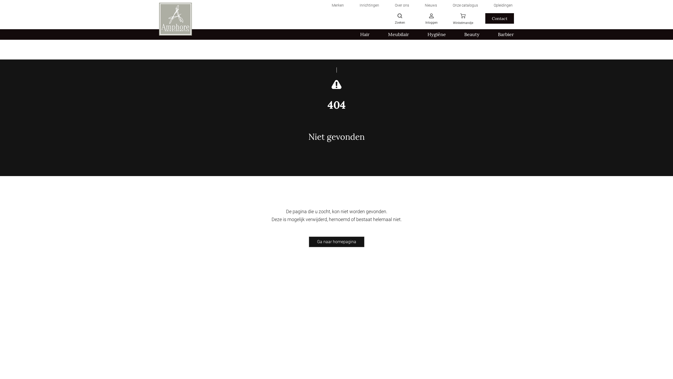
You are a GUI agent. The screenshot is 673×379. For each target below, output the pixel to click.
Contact (499, 18)
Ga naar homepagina (336, 241)
